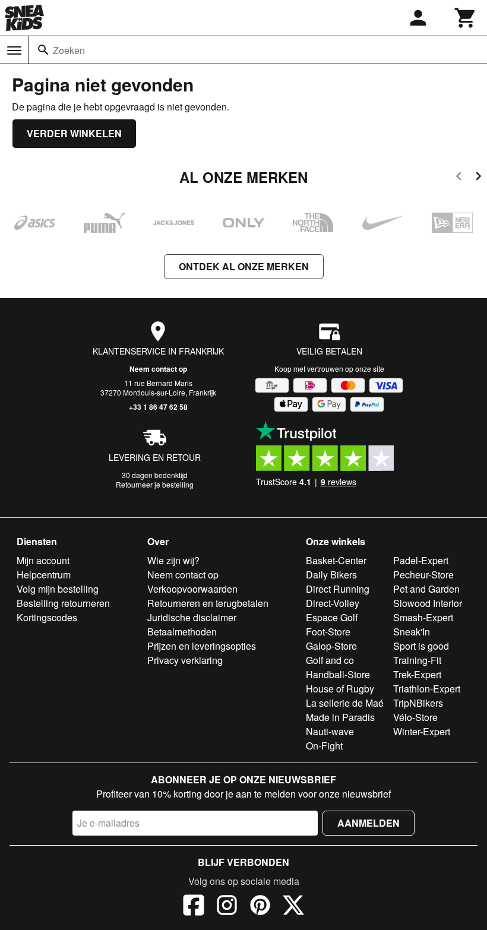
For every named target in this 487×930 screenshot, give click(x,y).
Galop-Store (331, 646)
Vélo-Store (415, 717)
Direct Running (337, 589)
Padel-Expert (420, 560)
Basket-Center (336, 560)
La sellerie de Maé (345, 703)
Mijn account (43, 560)
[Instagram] (227, 906)
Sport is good (421, 646)
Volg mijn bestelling (58, 589)
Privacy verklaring (185, 660)
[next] (478, 177)
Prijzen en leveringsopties (201, 646)
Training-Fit (417, 660)
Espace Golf (332, 617)
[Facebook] (193, 906)
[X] (293, 906)
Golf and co (330, 660)
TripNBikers (418, 703)
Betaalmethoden (182, 631)
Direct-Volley (332, 603)
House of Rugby (340, 688)
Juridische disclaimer (191, 617)
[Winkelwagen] (465, 18)
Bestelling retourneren (63, 603)
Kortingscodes (47, 617)
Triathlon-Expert (426, 688)
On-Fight (324, 745)
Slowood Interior (427, 603)
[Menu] (14, 50)
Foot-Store (328, 631)
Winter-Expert (421, 731)
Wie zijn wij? (173, 560)
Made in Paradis (340, 717)
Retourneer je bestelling (155, 484)
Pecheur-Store (423, 574)
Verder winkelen (74, 133)
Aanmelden (368, 823)
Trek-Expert (417, 674)
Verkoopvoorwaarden (192, 589)
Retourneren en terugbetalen (207, 603)
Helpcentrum (44, 574)
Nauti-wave (330, 731)
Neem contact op (158, 369)
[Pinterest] (260, 906)
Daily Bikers (331, 574)
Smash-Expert (423, 617)
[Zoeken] (43, 50)
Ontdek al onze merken (244, 266)
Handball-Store (338, 674)
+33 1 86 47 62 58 (158, 406)
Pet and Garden (426, 589)
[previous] (458, 177)
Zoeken (69, 50)
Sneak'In (411, 631)
